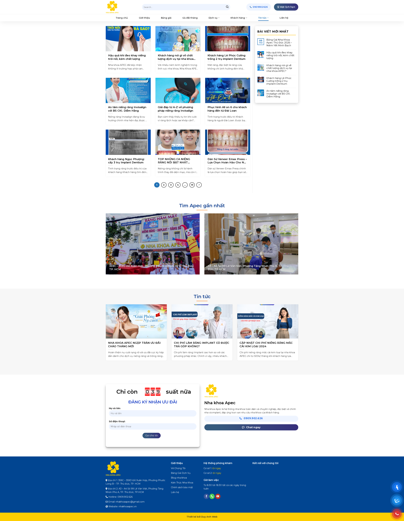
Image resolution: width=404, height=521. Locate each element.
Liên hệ (284, 17)
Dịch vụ (213, 17)
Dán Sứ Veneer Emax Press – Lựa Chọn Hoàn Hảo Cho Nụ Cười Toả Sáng (227, 161)
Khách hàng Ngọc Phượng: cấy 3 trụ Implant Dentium (126, 161)
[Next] (302, 325)
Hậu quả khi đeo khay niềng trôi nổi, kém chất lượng (127, 57)
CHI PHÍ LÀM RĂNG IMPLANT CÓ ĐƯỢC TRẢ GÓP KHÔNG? (103, 344)
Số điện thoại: (117, 421)
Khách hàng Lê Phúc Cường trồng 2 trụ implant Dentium (226, 57)
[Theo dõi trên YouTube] (217, 496)
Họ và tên (114, 408)
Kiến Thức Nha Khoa (182, 482)
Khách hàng (238, 17)
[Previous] (101, 325)
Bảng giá (166, 17)
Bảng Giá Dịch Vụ (180, 473)
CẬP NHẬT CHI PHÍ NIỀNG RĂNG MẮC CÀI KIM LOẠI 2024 (168, 344)
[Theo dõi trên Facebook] (206, 496)
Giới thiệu (144, 17)
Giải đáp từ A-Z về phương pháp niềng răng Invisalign (175, 109)
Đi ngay (216, 468)
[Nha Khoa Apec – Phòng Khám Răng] (121, 7)
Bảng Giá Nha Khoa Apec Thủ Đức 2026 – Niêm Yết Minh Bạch (279, 42)
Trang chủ (122, 17)
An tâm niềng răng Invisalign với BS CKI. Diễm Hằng (127, 109)
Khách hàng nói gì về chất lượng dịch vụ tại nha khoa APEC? (175, 57)
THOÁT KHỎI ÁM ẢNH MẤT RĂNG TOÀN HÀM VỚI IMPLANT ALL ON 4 (235, 344)
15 (192, 184)
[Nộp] (227, 7)
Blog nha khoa (179, 477)
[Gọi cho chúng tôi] (212, 496)
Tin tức (262, 17)
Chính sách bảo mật (182, 487)
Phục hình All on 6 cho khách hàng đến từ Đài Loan (227, 109)
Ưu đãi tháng (190, 17)
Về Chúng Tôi (178, 468)
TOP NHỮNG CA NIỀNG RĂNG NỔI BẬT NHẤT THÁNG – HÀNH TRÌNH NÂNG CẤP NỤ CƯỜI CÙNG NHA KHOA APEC (176, 161)
